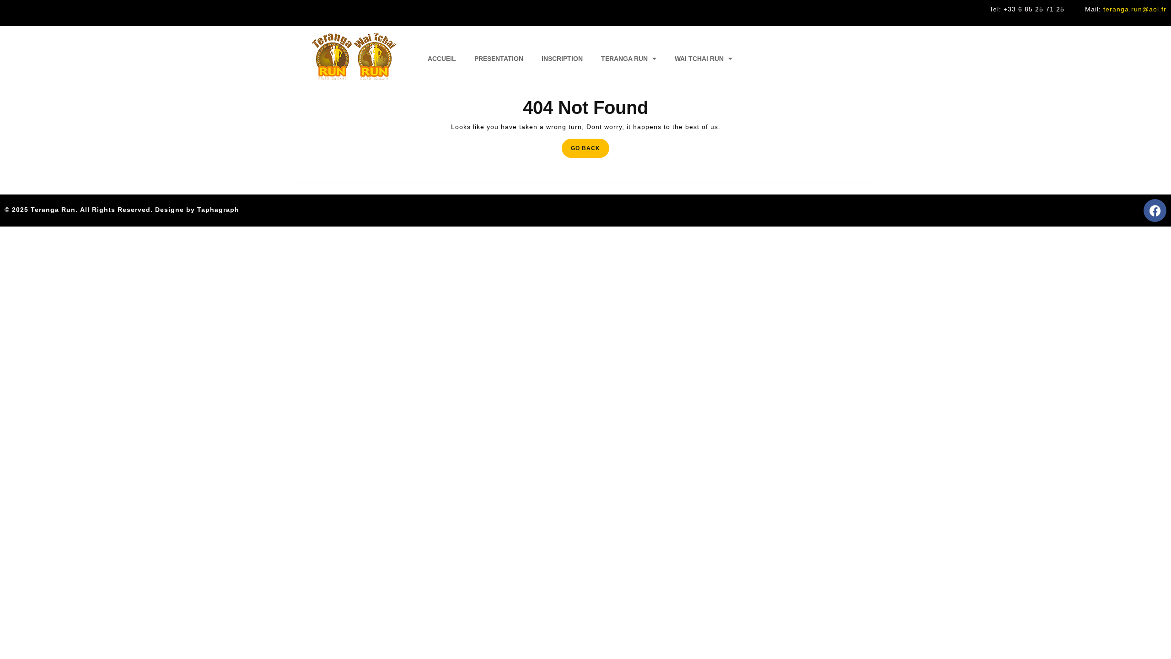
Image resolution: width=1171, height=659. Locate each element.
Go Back (590, 145)
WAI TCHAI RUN (699, 58)
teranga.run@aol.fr (1134, 9)
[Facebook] (1155, 210)
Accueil (442, 58)
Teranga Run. (54, 209)
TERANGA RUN (624, 58)
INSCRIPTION (562, 58)
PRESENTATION (498, 58)
